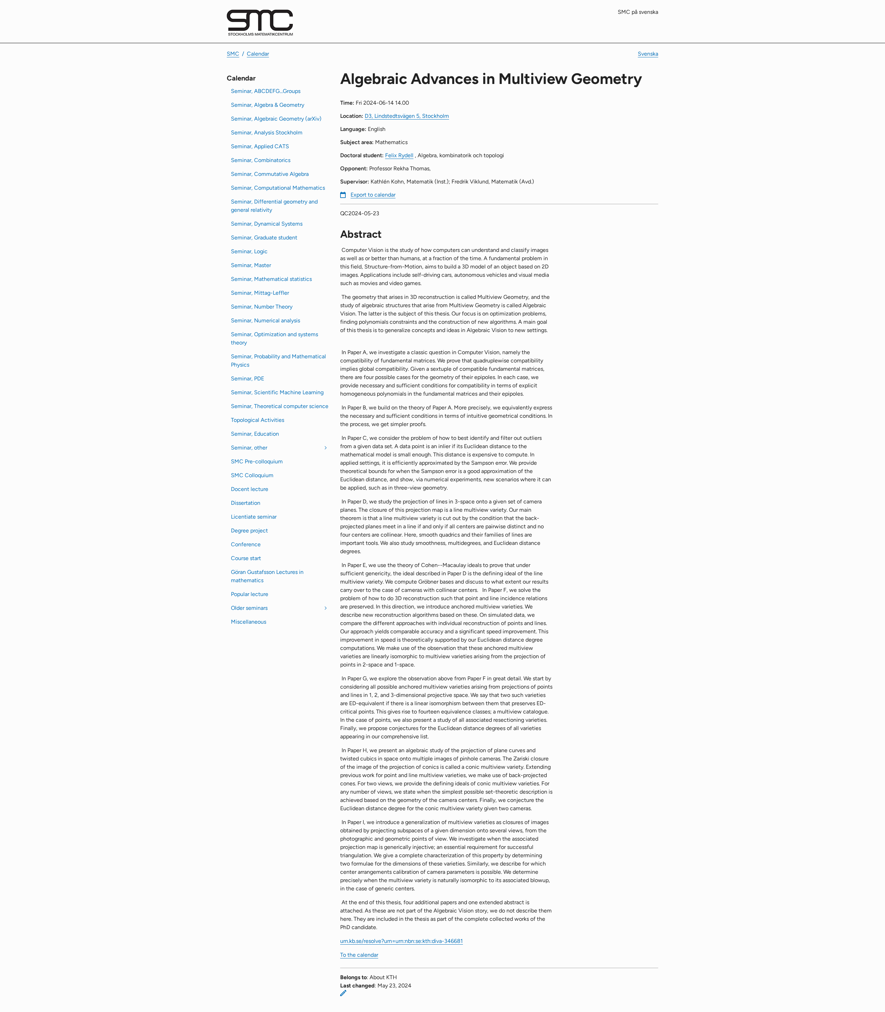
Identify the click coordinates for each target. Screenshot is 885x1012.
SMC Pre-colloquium (257, 461)
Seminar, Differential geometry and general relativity (274, 205)
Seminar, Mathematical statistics (271, 279)
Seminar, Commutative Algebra (270, 174)
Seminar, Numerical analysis (265, 320)
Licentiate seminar (254, 516)
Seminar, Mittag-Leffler (260, 293)
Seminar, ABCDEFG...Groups (265, 91)
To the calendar (359, 955)
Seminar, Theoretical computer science (279, 406)
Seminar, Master (251, 265)
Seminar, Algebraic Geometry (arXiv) (276, 118)
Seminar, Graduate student (264, 237)
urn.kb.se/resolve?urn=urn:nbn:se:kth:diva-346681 (401, 941)
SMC (233, 53)
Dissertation (245, 503)
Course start (246, 558)
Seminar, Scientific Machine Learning (277, 392)
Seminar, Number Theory (261, 306)
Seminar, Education (255, 434)
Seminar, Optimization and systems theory (274, 338)
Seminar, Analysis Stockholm (266, 132)
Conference (246, 544)
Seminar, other (249, 447)
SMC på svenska (638, 12)
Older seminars (249, 608)
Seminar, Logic (249, 251)
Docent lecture (249, 489)
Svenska (648, 53)
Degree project (249, 530)
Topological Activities (257, 420)
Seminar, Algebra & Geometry (267, 105)
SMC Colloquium (252, 475)
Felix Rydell (399, 155)
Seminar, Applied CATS (260, 146)
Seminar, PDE (247, 378)
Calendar (258, 53)
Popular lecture (249, 594)
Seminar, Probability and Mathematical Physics (278, 360)
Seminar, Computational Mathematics (278, 188)
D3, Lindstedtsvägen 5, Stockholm (407, 116)
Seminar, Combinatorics (260, 160)
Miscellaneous (248, 621)
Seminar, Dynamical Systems (266, 223)
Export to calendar (373, 194)
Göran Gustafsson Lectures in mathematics (267, 576)
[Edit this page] (343, 993)
